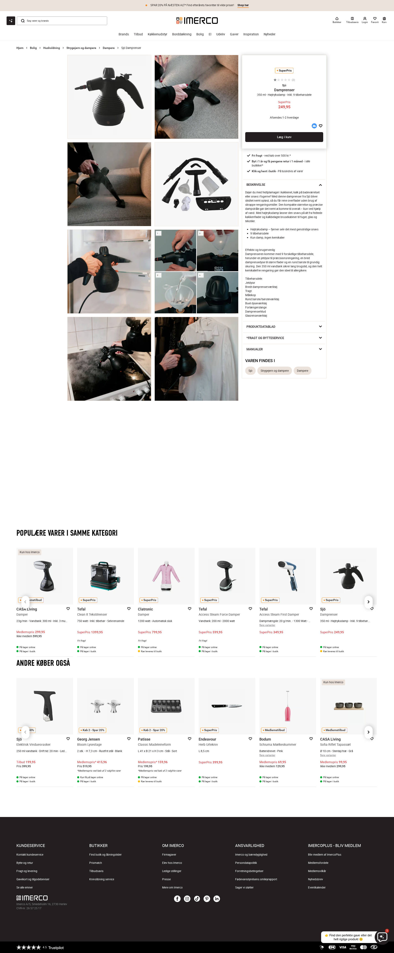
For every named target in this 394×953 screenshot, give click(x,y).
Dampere (109, 48)
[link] (217, 849)
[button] (284, 85)
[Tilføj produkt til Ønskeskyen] (314, 126)
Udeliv (220, 34)
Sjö (250, 371)
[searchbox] (59, 873)
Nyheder (269, 34)
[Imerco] (197, 20)
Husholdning (51, 48)
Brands (124, 34)
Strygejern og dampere (81, 48)
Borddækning (181, 34)
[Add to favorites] (320, 126)
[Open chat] (11, 20)
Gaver (234, 34)
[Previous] (25, 602)
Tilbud (138, 34)
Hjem (19, 48)
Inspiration (251, 34)
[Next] (368, 602)
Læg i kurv (284, 137)
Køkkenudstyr (157, 34)
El (210, 34)
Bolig (200, 34)
